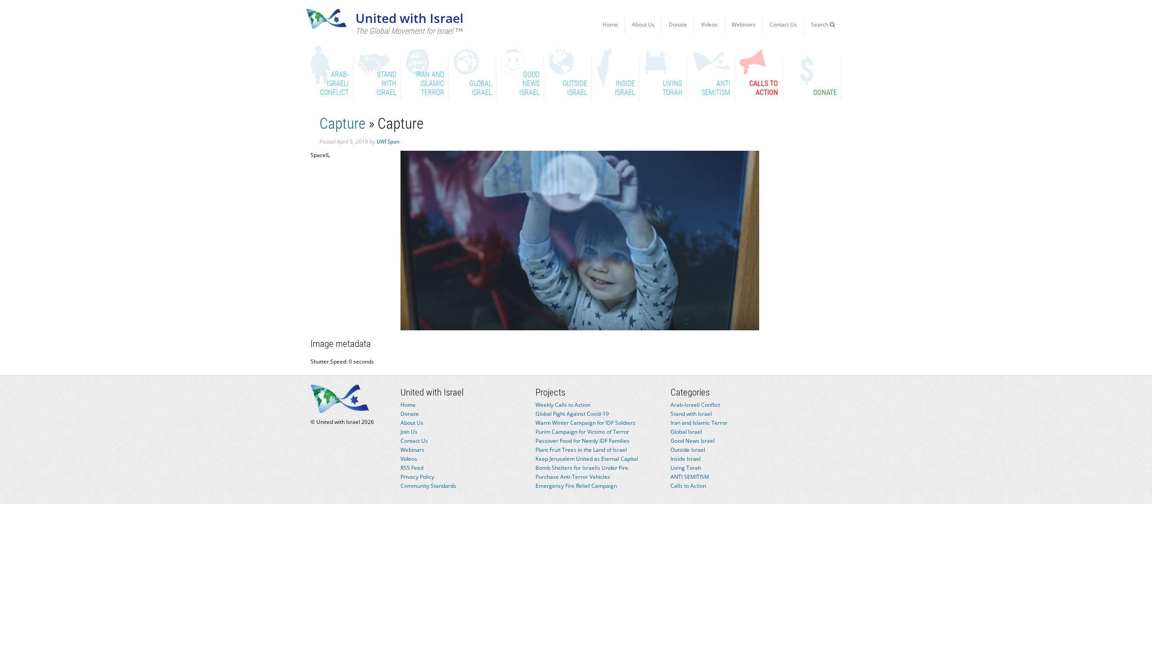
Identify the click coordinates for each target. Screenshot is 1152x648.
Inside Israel (685, 459)
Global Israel (686, 432)
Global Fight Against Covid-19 (572, 414)
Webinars (744, 24)
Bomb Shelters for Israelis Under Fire (582, 468)
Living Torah (685, 468)
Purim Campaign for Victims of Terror (582, 432)
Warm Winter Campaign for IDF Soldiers (585, 423)
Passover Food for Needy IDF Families (583, 441)
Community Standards (428, 486)
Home (610, 24)
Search (820, 24)
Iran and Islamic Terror (699, 423)
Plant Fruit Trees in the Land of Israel (581, 450)
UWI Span (388, 141)
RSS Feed (411, 468)
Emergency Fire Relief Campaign (576, 486)
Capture (342, 123)
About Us (643, 24)
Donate (678, 24)
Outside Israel (687, 450)
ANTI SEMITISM (689, 477)
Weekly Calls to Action (563, 405)
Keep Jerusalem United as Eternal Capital (587, 459)
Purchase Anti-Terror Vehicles (573, 477)
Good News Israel (692, 441)
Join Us (409, 432)
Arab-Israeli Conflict (695, 405)
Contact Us (783, 24)
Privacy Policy (417, 477)
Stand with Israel (691, 414)
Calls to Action (688, 486)
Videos (709, 24)
